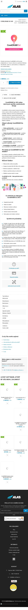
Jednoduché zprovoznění (14, 286)
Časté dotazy (6, 339)
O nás (4, 351)
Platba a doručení (7, 344)
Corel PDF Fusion (7, 450)
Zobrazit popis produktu (6, 69)
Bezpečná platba (14, 277)
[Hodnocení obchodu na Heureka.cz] (14, 584)
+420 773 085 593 (7, 370)
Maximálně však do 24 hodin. (7, 74)
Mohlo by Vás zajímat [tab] (9, 98)
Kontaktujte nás (5, 365)
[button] (7, 403)
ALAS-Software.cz (9, 601)
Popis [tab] (5, 94)
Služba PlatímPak (14, 536)
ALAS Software (22, 19)
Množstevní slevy (7, 349)
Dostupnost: (3, 71)
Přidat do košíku (15, 82)
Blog (14, 529)
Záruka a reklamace (7, 347)
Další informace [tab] (15, 94)
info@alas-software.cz (18, 370)
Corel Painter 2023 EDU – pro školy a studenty (20, 450)
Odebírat (26, 510)
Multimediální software (20, 21)
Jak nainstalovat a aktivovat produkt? (11, 342)
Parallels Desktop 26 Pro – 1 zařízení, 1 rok (7, 398)
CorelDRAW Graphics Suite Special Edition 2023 (7, 477)
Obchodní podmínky (14, 547)
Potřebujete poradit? (14, 268)
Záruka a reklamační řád (14, 552)
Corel (15, 22)
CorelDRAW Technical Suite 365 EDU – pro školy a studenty (21, 424)
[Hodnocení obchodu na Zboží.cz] (14, 581)
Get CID (14, 539)
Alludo (6, 90)
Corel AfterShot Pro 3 (20, 397)
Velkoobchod (14, 534)
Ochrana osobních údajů (14, 550)
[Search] (25, 11)
